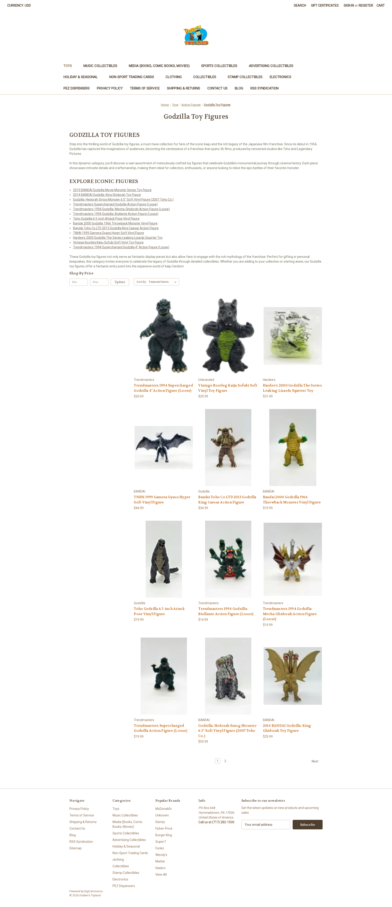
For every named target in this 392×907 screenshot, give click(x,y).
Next (315, 761)
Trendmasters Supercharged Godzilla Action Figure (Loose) (115, 204)
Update (120, 282)
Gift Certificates (325, 5)
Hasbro (160, 868)
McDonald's (163, 809)
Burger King (163, 835)
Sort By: (142, 281)
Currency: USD (19, 5)
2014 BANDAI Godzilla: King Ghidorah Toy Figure (107, 195)
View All (161, 874)
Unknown (162, 815)
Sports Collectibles (219, 66)
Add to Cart (228, 344)
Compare (162, 336)
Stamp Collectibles (245, 77)
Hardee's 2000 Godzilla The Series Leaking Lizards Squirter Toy (118, 237)
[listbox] (163, 282)
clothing (174, 77)
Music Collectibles (100, 66)
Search (300, 5)
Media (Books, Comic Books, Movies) (159, 66)
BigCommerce (93, 891)
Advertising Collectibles (271, 66)
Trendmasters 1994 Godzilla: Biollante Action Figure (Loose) (115, 214)
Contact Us (217, 88)
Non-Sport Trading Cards (131, 77)
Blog (239, 88)
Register (366, 5)
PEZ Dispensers (77, 88)
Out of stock (164, 344)
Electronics (280, 77)
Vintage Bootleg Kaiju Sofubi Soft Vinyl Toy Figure (108, 242)
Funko (159, 848)
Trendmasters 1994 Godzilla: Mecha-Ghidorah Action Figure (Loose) (121, 209)
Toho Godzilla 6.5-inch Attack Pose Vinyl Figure (106, 218)
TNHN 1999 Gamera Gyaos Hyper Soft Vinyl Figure (108, 233)
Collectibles (204, 77)
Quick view (163, 328)
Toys (68, 66)
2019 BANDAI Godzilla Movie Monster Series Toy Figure (112, 190)
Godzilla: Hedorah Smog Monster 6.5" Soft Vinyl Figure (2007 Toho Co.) (123, 199)
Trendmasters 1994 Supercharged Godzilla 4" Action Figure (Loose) (121, 247)
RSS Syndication (264, 88)
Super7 (160, 841)
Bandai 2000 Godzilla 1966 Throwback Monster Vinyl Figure (115, 223)
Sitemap (75, 848)
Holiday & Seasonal (81, 77)
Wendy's (161, 855)
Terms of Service (145, 88)
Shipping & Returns (183, 88)
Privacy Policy (110, 88)
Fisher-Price (163, 828)
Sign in (349, 5)
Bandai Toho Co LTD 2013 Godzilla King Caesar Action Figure (116, 228)
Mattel (160, 861)
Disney (160, 822)
